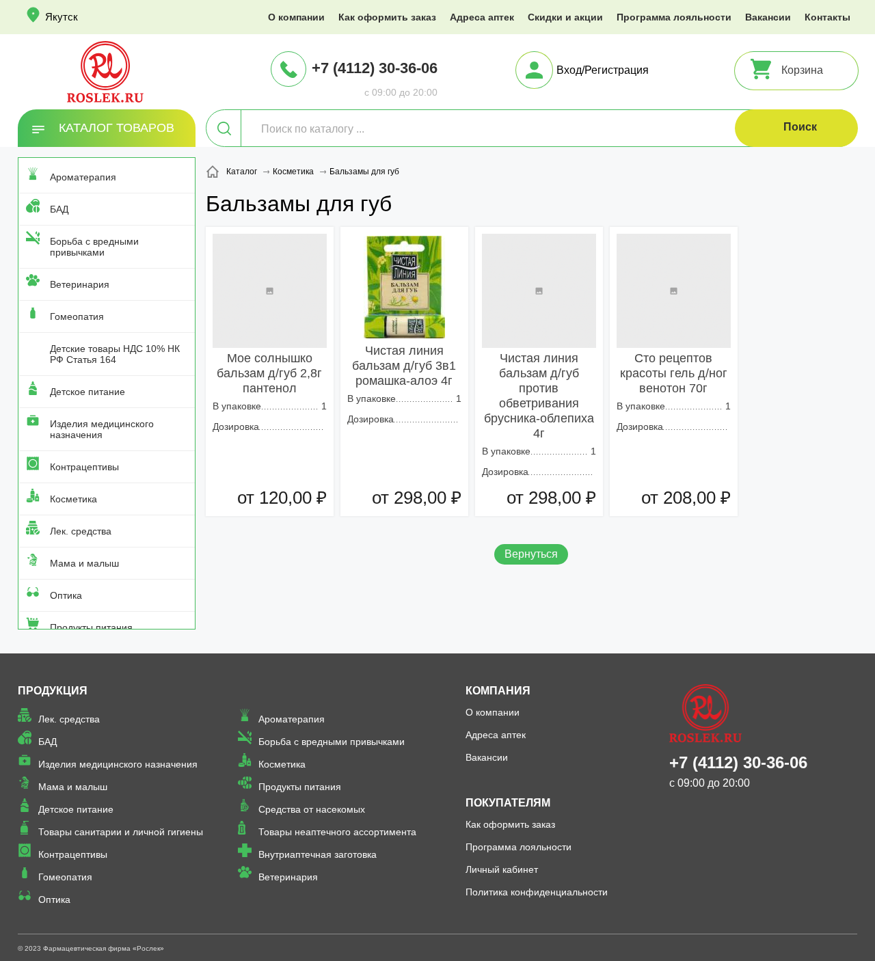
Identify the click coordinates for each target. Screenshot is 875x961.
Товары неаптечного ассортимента (337, 831)
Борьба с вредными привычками (94, 247)
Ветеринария (79, 284)
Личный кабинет (502, 869)
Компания (498, 690)
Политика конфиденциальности (537, 891)
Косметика (73, 498)
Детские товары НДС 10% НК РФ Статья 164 (115, 354)
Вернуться (531, 554)
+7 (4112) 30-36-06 (375, 68)
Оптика (66, 595)
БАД (59, 209)
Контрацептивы (84, 466)
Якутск (61, 17)
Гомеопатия (77, 316)
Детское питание (87, 391)
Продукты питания (91, 627)
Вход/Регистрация (602, 70)
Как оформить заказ (387, 17)
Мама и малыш (84, 563)
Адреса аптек (482, 17)
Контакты (827, 17)
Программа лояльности (674, 17)
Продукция (53, 690)
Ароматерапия (83, 177)
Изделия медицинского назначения (102, 429)
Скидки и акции (565, 17)
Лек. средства (80, 531)
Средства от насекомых (311, 809)
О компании (296, 17)
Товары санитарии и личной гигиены (120, 831)
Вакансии (768, 17)
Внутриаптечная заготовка (317, 854)
